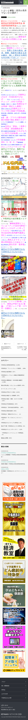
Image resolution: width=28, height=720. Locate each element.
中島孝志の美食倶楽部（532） (9, 410)
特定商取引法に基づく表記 (8, 709)
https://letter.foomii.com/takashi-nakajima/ (14, 76)
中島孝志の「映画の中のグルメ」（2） (11, 414)
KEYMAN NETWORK (11, 714)
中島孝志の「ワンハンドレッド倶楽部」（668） (13, 368)
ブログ (3, 681)
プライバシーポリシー (7, 707)
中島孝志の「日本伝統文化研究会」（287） (12, 407)
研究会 (3, 689)
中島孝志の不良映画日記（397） (9, 404)
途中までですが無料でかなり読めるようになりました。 (13, 251)
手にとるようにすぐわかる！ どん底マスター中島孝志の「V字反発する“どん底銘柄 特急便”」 (13, 83)
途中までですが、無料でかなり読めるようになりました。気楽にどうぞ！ (13, 151)
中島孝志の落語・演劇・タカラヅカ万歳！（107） (12, 399)
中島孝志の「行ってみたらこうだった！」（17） (12, 418)
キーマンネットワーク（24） (8, 388)
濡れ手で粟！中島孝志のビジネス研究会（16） (13, 426)
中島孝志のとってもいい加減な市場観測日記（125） (12, 376)
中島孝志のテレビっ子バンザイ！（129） (12, 429)
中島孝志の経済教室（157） (8, 371)
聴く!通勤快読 (5, 685)
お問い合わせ (4, 705)
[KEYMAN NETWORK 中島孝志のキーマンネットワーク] (7, 1)
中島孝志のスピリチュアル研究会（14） (11, 422)
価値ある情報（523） (7, 438)
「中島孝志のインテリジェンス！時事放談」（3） (12, 433)
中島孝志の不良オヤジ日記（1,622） (11, 392)
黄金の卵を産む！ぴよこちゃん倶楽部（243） (13, 385)
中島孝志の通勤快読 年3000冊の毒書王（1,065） (11, 381)
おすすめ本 (5, 693)
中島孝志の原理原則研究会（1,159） (11, 365)
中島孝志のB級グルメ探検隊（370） (10, 395)
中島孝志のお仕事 (6, 698)
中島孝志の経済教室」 (11, 17)
